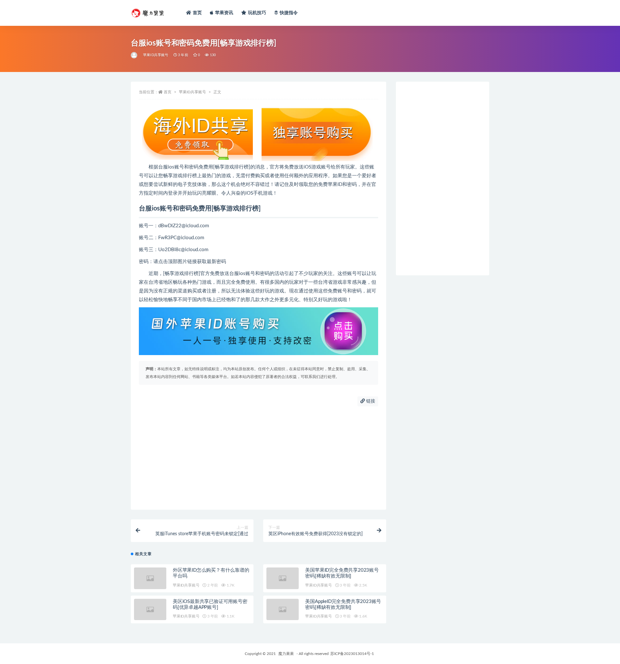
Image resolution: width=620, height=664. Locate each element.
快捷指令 (289, 13)
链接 (370, 401)
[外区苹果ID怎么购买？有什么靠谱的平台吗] (150, 578)
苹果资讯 (224, 13)
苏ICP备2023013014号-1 (352, 654)
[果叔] (134, 55)
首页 (197, 13)
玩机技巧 (257, 13)
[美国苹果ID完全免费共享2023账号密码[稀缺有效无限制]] (282, 578)
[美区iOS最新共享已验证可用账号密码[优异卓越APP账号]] (150, 609)
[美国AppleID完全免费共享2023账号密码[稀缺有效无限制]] (282, 609)
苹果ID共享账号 (156, 55)
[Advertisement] (258, 458)
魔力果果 (286, 654)
